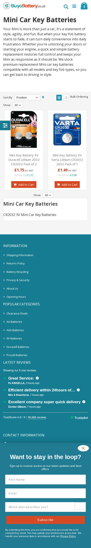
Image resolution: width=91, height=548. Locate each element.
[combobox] (42, 507)
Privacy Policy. (68, 536)
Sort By (7, 97)
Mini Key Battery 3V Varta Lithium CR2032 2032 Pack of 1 (67, 159)
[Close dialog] (83, 448)
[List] (66, 98)
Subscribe (45, 519)
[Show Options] (79, 505)
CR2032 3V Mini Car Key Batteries (29, 214)
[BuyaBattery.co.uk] (24, 6)
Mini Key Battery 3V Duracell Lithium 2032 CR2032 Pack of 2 (24, 159)
